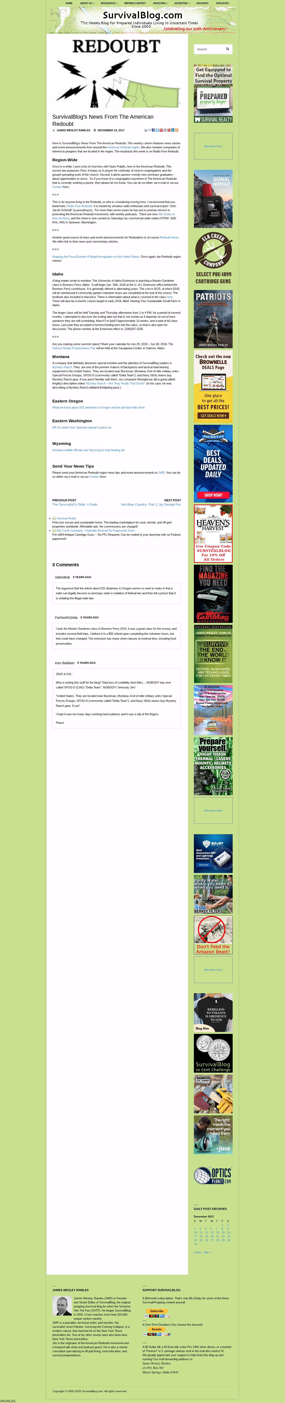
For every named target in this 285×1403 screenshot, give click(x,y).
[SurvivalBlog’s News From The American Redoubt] (116, 74)
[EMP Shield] (213, 853)
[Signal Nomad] (213, 199)
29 (223, 1240)
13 (212, 1232)
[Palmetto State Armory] (213, 463)
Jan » (207, 1252)
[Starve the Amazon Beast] (213, 935)
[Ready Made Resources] (213, 766)
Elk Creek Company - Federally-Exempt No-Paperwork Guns (94, 530)
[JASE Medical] (213, 1134)
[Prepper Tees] (213, 1012)
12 (206, 1232)
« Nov (197, 1252)
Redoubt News (169, 237)
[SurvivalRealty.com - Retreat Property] (213, 94)
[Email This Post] (149, 129)
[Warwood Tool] (213, 1094)
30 (228, 1240)
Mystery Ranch (62, 367)
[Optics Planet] (213, 1175)
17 (195, 1236)
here (169, 297)
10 (195, 1232)
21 (217, 1236)
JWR (161, 472)
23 (228, 1236)
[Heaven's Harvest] (213, 533)
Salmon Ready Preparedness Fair (73, 348)
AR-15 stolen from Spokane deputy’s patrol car (81, 427)
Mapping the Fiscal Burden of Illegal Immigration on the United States (95, 256)
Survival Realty (64, 518)
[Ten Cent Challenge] (213, 1053)
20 (212, 1236)
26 (206, 1240)
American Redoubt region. (123, 147)
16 (228, 1232)
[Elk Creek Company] (213, 259)
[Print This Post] (145, 129)
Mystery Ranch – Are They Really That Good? (115, 383)
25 (201, 1240)
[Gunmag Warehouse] (213, 594)
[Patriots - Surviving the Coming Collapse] (213, 319)
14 (217, 1232)
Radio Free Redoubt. (80, 206)
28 (217, 1240)
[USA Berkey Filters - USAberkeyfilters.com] (213, 894)
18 (201, 1236)
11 (201, 1232)
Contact (57, 186)
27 (212, 1240)
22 (223, 1236)
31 (195, 1244)
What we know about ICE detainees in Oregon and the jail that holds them (98, 407)
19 (206, 1236)
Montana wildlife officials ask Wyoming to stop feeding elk (88, 450)
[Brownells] (213, 386)
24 (195, 1240)
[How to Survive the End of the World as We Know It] (213, 654)
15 (223, 1232)
